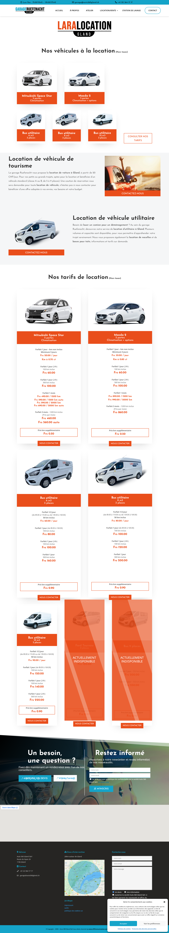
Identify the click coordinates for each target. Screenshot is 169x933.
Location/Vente (108, 10)
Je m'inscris (101, 789)
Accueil (59, 10)
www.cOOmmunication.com (98, 929)
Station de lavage (131, 10)
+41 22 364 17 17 (125, 2)
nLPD (66, 908)
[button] (164, 902)
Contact (152, 10)
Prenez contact (67, 778)
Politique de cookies (124, 929)
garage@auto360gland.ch (86, 2)
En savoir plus (103, 782)
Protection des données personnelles (144, 929)
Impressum (68, 905)
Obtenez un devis (36, 778)
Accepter (123, 923)
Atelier (89, 10)
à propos (74, 10)
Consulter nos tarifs (138, 138)
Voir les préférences (152, 923)
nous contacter (49, 443)
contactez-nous (133, 193)
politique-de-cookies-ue (73, 911)
